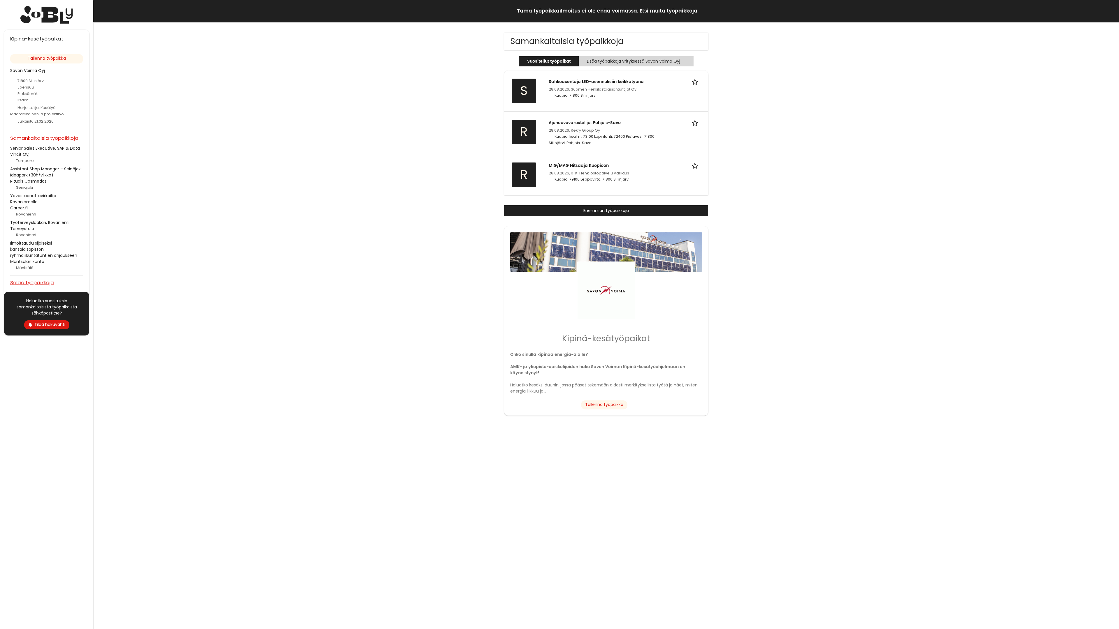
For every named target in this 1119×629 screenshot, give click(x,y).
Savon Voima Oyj (27, 70)
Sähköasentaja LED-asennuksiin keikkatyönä (596, 81)
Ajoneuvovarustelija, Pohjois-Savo (585, 122)
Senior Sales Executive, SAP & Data (45, 148)
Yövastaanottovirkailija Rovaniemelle (33, 199)
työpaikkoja (682, 11)
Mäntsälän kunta (27, 261)
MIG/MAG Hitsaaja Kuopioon (579, 165)
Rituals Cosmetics (28, 181)
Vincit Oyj (19, 154)
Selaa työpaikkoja (32, 282)
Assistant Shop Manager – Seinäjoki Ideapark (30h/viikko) (46, 172)
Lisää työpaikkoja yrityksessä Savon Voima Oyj (633, 61)
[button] (1110, 11)
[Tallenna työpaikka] (696, 81)
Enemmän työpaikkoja (606, 210)
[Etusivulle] (46, 15)
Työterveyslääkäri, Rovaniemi (39, 222)
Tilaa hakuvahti (49, 324)
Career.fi (19, 208)
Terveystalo (22, 229)
